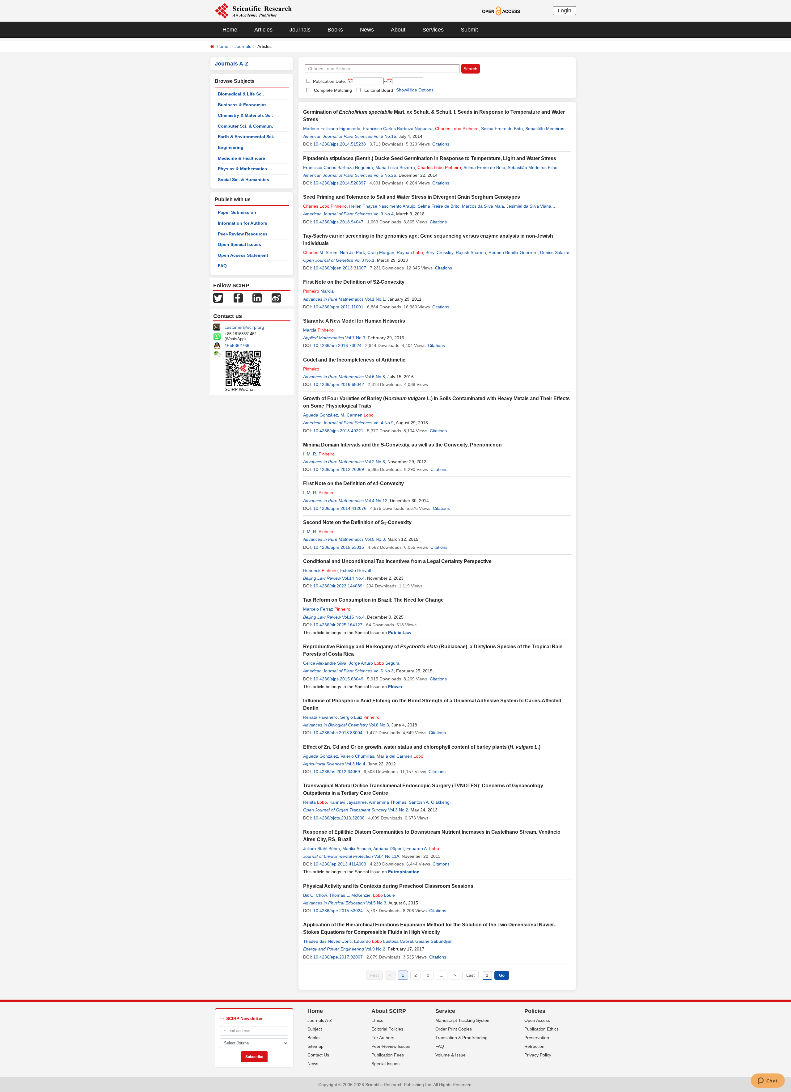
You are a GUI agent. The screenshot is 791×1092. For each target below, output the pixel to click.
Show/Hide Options (415, 89)
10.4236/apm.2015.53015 (338, 547)
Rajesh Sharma (471, 252)
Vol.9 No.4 (384, 213)
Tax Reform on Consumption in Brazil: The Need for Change (373, 600)
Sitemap (315, 1046)
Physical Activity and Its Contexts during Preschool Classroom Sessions (388, 886)
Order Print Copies (453, 1028)
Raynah (410, 252)
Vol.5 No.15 (385, 136)
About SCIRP (388, 1011)
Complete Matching (333, 90)
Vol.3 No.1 (364, 260)
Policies (534, 1011)
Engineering (230, 147)
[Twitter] (218, 297)
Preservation (536, 1037)
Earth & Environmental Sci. (246, 136)
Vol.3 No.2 (398, 809)
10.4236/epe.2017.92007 (338, 956)
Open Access (537, 1020)
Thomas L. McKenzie (349, 895)
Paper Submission (237, 212)
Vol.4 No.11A (386, 856)
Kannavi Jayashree (348, 802)
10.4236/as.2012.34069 (336, 771)
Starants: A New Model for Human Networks (354, 321)
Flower (395, 686)
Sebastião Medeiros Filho (532, 167)
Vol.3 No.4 (355, 763)
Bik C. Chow (315, 895)
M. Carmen (357, 415)
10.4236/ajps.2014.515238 (339, 144)
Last (470, 975)
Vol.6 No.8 (375, 376)
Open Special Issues (239, 244)
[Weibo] (276, 297)
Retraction (534, 1046)
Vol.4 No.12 (376, 500)
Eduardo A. (422, 848)
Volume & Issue (450, 1054)
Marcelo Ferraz (326, 609)
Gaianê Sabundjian (434, 941)
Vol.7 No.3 (355, 337)
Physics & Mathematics (242, 168)
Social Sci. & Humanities (243, 179)
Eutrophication (404, 871)
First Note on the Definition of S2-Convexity (353, 282)
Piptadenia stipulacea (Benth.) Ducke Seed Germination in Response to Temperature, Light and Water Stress (429, 158)
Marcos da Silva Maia (483, 206)
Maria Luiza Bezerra (395, 167)
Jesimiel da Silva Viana (528, 206)
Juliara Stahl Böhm (321, 848)
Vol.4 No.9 (384, 422)
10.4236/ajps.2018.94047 (338, 221)
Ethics (377, 1020)
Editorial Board (378, 90)
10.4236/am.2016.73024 (337, 345)
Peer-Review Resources (243, 233)
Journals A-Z (319, 1020)
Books (335, 30)
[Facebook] (238, 297)
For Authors (382, 1037)
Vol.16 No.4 (353, 617)
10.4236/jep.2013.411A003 (339, 863)
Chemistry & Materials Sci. (245, 115)
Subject (314, 1028)
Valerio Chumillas (357, 756)
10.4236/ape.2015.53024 (338, 910)
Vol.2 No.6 (375, 461)
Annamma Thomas (387, 802)
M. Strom (320, 252)
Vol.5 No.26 (385, 175)
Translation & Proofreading (461, 1037)
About (398, 30)
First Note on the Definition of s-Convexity (353, 483)
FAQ (222, 265)
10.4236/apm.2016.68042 (338, 384)
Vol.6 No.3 (384, 670)
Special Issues (385, 1063)
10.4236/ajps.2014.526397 (339, 182)
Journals (300, 30)
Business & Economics (242, 104)
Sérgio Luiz (359, 717)
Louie (384, 895)
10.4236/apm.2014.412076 (339, 508)
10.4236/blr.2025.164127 (337, 624)
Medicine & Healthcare (241, 158)
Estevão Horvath (356, 570)
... (441, 975)
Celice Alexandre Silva (324, 663)
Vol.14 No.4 (353, 578)
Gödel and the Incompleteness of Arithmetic (354, 359)
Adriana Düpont (388, 848)
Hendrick (320, 570)
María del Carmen (400, 756)
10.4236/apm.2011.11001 (338, 306)
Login (564, 10)
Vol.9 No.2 (375, 948)
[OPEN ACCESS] (501, 10)
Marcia (318, 291)
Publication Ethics (541, 1028)
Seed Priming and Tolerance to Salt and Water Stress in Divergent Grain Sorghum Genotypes (411, 197)
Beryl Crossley (439, 252)
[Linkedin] (257, 297)
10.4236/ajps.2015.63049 (338, 678)
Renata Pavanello (320, 717)
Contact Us (318, 1054)
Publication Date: (329, 81)
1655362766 (237, 345)
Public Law (399, 632)
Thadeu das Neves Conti (327, 941)
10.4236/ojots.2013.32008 (339, 817)
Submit (469, 30)
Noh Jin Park (352, 252)
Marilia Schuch (356, 848)
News (367, 30)
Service (445, 1011)
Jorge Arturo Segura (374, 663)
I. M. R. (319, 453)
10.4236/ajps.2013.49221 (338, 430)
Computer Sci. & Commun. (245, 126)
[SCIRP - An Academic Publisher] (253, 10)
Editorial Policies (387, 1028)
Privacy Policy (537, 1054)
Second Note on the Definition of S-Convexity (357, 522)
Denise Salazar (555, 252)
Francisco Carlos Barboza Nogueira (398, 128)
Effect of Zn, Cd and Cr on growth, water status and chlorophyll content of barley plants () (421, 747)
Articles (263, 30)
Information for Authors (242, 223)
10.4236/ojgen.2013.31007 (339, 267)
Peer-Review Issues (390, 1046)
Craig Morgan (380, 252)
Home (229, 30)
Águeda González (320, 415)
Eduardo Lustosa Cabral (383, 941)
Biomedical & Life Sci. (241, 93)
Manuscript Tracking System (463, 1020)
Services (433, 30)
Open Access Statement (243, 255)
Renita (315, 802)
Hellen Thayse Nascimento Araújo (382, 206)
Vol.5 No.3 (375, 539)
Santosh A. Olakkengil (430, 802)
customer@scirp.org (244, 327)
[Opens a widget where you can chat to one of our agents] (768, 1081)
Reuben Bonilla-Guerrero (513, 252)
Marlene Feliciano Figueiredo (331, 128)
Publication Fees (387, 1054)
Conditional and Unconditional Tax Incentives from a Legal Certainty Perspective (397, 561)
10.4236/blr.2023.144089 (337, 585)
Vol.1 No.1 (375, 299)
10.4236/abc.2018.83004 (337, 732)
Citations (440, 144)
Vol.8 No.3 (379, 724)
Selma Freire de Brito (502, 128)
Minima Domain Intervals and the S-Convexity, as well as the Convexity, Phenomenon (402, 444)
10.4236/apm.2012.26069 (338, 469)
